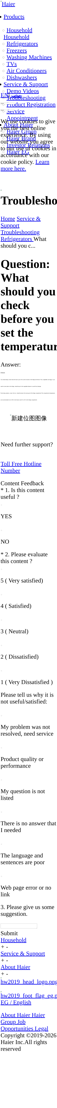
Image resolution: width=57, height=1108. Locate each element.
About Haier (15, 967)
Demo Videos (23, 91)
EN (5, 95)
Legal (41, 1028)
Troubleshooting (26, 97)
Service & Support (23, 953)
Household (19, 30)
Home (8, 218)
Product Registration (31, 104)
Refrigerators (17, 239)
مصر (15, 95)
